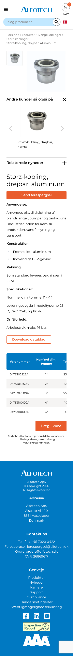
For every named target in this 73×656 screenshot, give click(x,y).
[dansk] (66, 22)
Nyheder (36, 582)
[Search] (56, 22)
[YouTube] (47, 616)
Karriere (36, 587)
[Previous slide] (10, 128)
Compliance (36, 597)
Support (36, 592)
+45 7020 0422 (43, 542)
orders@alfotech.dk (42, 551)
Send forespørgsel (36, 195)
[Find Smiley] (36, 626)
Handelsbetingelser (36, 602)
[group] (36, 128)
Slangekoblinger (49, 35)
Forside (11, 35)
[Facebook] (26, 616)
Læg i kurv (51, 426)
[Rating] (36, 640)
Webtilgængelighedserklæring (36, 607)
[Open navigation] (11, 9)
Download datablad (28, 339)
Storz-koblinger (17, 39)
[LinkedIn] (36, 616)
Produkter (27, 35)
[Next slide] (62, 128)
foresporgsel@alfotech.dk (48, 547)
